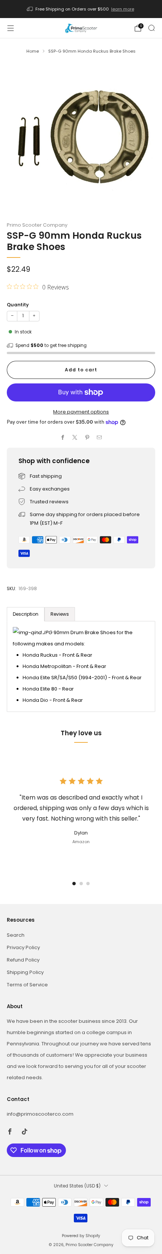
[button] (74, 883)
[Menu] (10, 28)
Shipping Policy (25, 972)
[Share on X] (75, 437)
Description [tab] (25, 614)
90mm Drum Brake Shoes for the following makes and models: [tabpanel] (77, 666)
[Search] (151, 28)
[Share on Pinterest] (87, 437)
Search (15, 935)
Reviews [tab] (59, 614)
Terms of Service (27, 984)
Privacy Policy (23, 947)
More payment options (81, 411)
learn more (122, 9)
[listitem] (81, 9)
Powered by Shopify (81, 1236)
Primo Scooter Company (37, 225)
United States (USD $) (77, 1186)
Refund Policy (23, 959)
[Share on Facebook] (63, 437)
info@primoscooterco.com (40, 1114)
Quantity (18, 304)
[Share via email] (99, 437)
